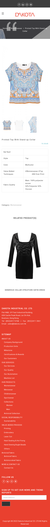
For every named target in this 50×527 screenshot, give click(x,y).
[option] (25, 80)
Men (8, 409)
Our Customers (10, 358)
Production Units (11, 346)
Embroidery (9, 432)
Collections (8, 402)
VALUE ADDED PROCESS (12, 425)
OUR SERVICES (8, 362)
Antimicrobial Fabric (12, 460)
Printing (7, 428)
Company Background (13, 342)
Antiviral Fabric (8, 453)
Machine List (9, 378)
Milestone (8, 350)
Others (7, 449)
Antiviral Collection (12, 413)
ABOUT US (6, 339)
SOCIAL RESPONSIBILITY (12, 417)
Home (5, 28)
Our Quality (8, 370)
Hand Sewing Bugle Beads (15, 445)
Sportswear (9, 398)
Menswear (8, 390)
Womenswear (16, 28)
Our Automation (11, 374)
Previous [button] (7, 81)
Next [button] (41, 81)
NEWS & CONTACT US (11, 464)
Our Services (9, 366)
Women (9, 405)
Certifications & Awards (14, 354)
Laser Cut (8, 437)
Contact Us (8, 468)
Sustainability (10, 421)
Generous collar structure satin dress (25, 290)
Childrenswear (10, 394)
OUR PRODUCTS (8, 382)
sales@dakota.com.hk (17, 324)
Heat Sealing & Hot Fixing (14, 441)
